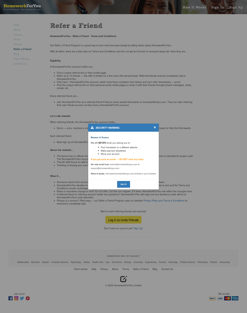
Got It (123, 184)
